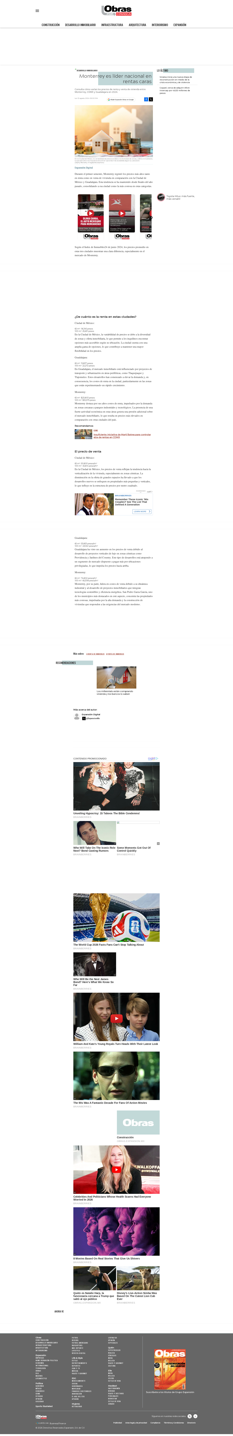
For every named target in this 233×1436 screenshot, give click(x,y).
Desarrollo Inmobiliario (80, 24)
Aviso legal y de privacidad (136, 1423)
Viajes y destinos (116, 1393)
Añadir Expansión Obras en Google (122, 99)
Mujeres (39, 1376)
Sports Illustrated (44, 1406)
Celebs (111, 1378)
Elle (110, 1370)
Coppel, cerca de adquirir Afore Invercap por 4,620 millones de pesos (175, 90)
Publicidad (117, 1423)
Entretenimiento (79, 1363)
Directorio (191, 1423)
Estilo (75, 1360)
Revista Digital (78, 1353)
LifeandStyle (41, 1378)
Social (75, 1383)
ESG (37, 1373)
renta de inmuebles (96, 654)
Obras (38, 1337)
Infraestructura (112, 24)
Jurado (111, 1404)
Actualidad (77, 1406)
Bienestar (112, 1398)
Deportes (76, 1366)
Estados (39, 1396)
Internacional (42, 1365)
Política (39, 1383)
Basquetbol (77, 1345)
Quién (111, 1347)
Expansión (180, 24)
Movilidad (76, 1388)
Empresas (40, 1358)
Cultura (112, 1366)
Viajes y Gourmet (79, 1373)
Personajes (113, 1396)
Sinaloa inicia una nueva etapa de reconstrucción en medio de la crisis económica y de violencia (176, 80)
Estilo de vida (114, 1381)
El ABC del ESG (78, 1396)
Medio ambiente (78, 1381)
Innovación (77, 1394)
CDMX (96, 430)
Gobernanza (77, 1386)
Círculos (112, 1355)
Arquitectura (137, 24)
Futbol (75, 1338)
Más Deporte (77, 1348)
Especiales (113, 1343)
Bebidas (111, 1391)
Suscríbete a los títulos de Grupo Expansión (170, 1392)
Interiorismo (160, 24)
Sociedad (40, 1401)
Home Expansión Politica (47, 1360)
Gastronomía (114, 1388)
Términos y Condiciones (174, 1423)
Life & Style (77, 1358)
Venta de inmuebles (116, 654)
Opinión (39, 1399)
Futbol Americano (80, 1343)
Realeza (111, 1353)
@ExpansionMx (93, 718)
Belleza (111, 1360)
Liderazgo (112, 1338)
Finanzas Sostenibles (81, 1391)
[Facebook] (146, 99)
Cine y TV (76, 1368)
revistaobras (190, 1416)
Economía (40, 1363)
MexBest (112, 1386)
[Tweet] (151, 99)
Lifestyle (76, 1350)
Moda (110, 1358)
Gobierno (40, 1386)
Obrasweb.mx (195, 1416)
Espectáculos (114, 1350)
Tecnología (41, 1368)
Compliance (155, 1423)
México (39, 1388)
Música (75, 1371)
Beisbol (75, 1340)
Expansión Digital (91, 714)
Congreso (40, 1391)
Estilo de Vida (114, 1401)
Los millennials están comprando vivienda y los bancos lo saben (115, 692)
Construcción (50, 24)
